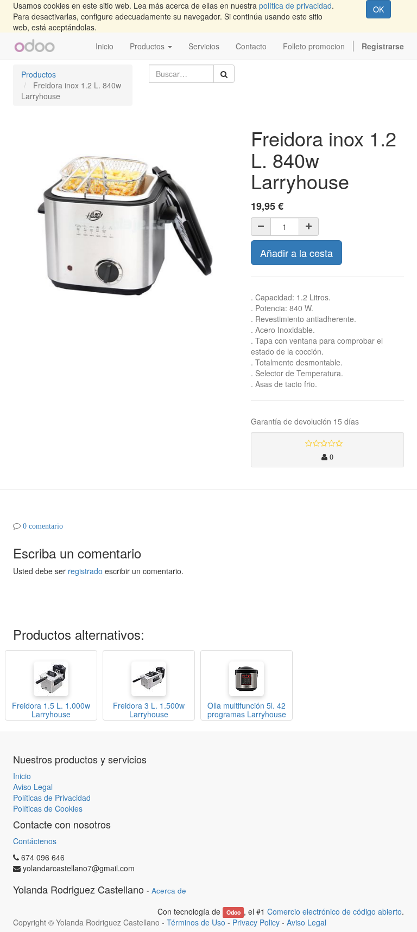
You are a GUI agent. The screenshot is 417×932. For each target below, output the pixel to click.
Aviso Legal (33, 786)
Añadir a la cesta (296, 253)
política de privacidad (295, 5)
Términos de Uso (196, 922)
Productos (38, 74)
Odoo (233, 912)
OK (378, 9)
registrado (85, 570)
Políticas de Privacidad (52, 797)
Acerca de (168, 890)
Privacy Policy (256, 922)
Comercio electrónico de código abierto (334, 911)
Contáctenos (34, 840)
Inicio (22, 775)
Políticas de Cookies (48, 808)
